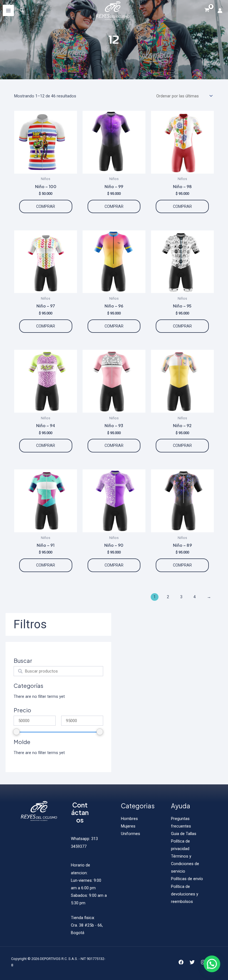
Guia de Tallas (183, 833)
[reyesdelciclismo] (112, 10)
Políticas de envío (187, 878)
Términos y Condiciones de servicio (185, 864)
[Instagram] (203, 962)
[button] (212, 964)
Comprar (45, 206)
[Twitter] (192, 962)
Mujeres (128, 826)
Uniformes (130, 833)
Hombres (129, 818)
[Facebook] (181, 962)
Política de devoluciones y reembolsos (184, 894)
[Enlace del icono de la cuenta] (219, 10)
